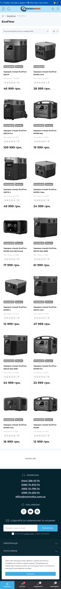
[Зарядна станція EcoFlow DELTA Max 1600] (16, 345)
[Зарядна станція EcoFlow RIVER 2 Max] (45, 169)
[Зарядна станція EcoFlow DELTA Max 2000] (45, 227)
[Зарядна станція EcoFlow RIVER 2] (16, 286)
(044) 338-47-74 (30, 480)
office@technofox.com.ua (30, 496)
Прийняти (30, 574)
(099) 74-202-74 (30, 492)
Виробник (11, 16)
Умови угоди (29, 534)
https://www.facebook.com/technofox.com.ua (37, 511)
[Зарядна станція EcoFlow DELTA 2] (16, 169)
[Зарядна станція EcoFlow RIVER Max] (45, 110)
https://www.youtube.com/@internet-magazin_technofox (30, 511)
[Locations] (52, 9)
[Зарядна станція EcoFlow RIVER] (45, 404)
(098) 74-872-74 (30, 484)
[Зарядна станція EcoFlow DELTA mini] (45, 286)
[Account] (57, 9)
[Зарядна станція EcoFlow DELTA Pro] (16, 110)
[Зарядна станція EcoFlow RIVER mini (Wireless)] (16, 227)
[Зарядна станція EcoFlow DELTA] (16, 51)
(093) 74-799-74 (30, 488)
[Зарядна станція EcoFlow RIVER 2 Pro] (45, 51)
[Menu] (3, 9)
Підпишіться (47, 528)
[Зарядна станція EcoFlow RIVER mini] (16, 404)
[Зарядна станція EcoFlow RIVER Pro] (45, 345)
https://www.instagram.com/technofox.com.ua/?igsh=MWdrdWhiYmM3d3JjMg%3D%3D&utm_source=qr (24, 511)
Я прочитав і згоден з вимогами (32, 534)
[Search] (8, 9)
